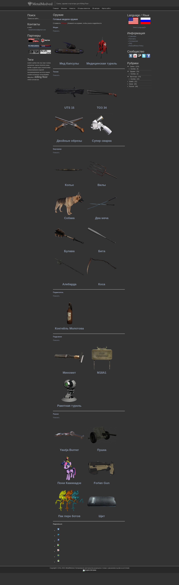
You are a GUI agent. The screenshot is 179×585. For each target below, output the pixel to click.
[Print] (58, 562)
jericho (43, 65)
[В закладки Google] (58, 546)
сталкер (48, 63)
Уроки (131, 84)
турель (37, 65)
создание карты (37, 67)
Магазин (64, 8)
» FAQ (129, 43)
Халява (133, 69)
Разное (131, 86)
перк (44, 63)
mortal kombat (46, 67)
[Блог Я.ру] (58, 551)
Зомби (131, 81)
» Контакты (131, 39)
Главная (56, 8)
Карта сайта (106, 8)
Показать (56, 31)
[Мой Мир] (58, 557)
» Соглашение (132, 41)
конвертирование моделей (35, 70)
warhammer (30, 65)
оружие (46, 74)
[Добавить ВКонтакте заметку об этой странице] (58, 530)
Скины (132, 66)
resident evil (30, 74)
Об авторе (95, 8)
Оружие (132, 71)
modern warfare (32, 63)
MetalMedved (42, 3)
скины (47, 65)
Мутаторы (133, 77)
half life (29, 67)
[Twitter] (58, 536)
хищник (47, 72)
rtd (40, 65)
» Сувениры (131, 36)
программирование (33, 72)
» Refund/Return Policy (135, 46)
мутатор (42, 72)
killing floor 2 (31, 77)
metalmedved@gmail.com (37, 30)
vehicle (29, 79)
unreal (41, 74)
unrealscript (35, 79)
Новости (72, 8)
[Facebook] (58, 541)
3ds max (39, 63)
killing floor (41, 76)
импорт (37, 74)
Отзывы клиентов (84, 8)
